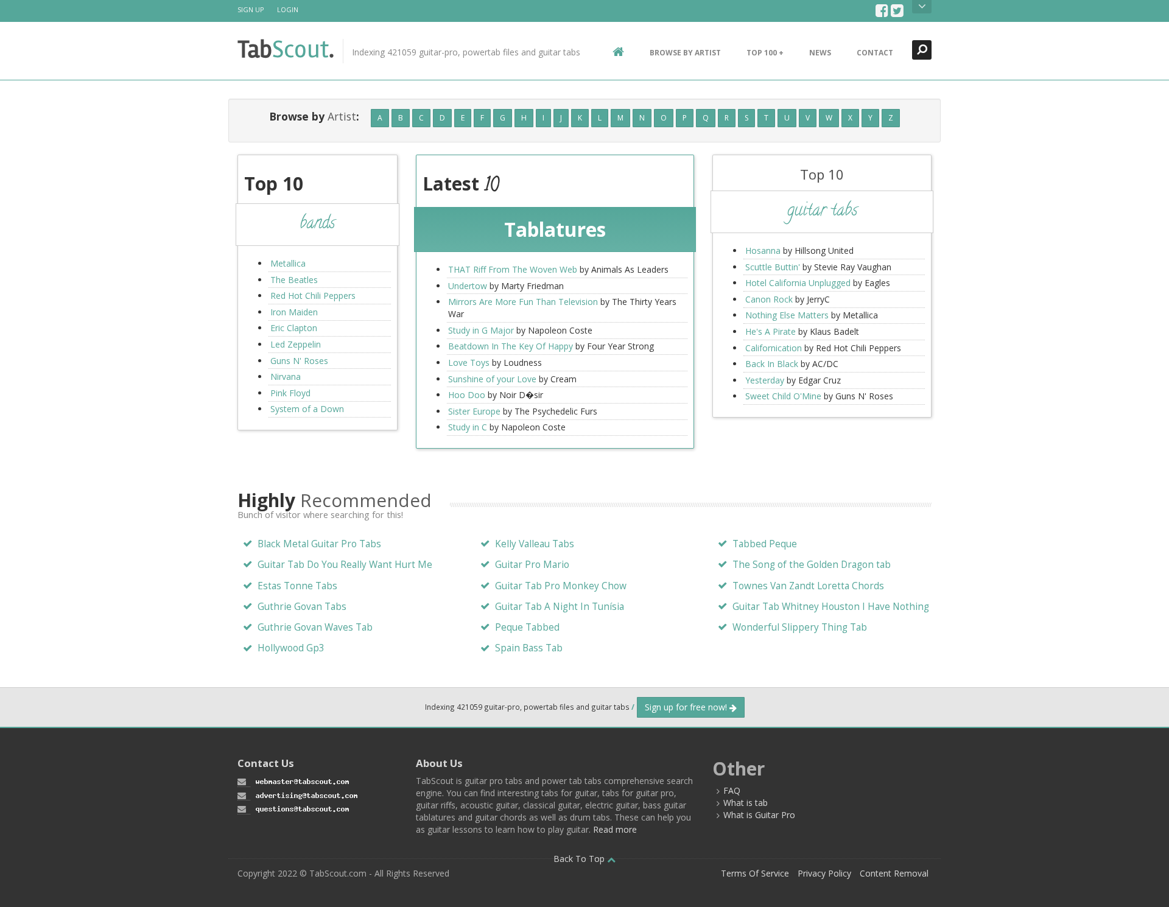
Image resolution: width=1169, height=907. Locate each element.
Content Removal (894, 873)
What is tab (745, 802)
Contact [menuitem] (875, 52)
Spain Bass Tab (529, 648)
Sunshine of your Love (492, 379)
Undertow (467, 286)
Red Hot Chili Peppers (313, 295)
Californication (773, 348)
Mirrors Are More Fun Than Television (523, 301)
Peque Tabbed (527, 627)
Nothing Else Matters (787, 315)
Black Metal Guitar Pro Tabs (319, 544)
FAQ (731, 790)
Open (922, 6)
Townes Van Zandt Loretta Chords (808, 586)
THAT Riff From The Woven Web (512, 269)
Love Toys (469, 362)
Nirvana (285, 376)
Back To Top (580, 858)
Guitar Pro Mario (532, 564)
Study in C (467, 427)
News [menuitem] (820, 52)
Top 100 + (765, 52)
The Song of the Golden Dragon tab (811, 564)
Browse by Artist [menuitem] (685, 52)
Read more (615, 829)
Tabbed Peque (764, 544)
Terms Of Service (755, 873)
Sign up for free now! (687, 707)
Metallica (288, 263)
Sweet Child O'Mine (783, 396)
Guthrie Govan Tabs (302, 606)
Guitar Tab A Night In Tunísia (559, 606)
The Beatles (294, 279)
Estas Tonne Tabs (297, 586)
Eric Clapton (293, 328)
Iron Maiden (294, 312)
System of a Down (307, 409)
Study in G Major (481, 330)
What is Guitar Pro (759, 815)
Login (287, 9)
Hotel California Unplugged (798, 283)
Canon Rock (769, 299)
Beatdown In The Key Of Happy (510, 346)
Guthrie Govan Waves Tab (315, 627)
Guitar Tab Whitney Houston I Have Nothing (830, 606)
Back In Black (771, 363)
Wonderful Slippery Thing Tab (799, 627)
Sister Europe (474, 411)
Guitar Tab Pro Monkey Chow (561, 586)
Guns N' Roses (299, 360)
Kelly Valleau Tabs (534, 544)
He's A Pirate (770, 331)
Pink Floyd (290, 393)
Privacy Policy (824, 873)
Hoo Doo (466, 395)
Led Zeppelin (295, 344)
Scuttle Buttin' (772, 267)
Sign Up (250, 9)
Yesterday (764, 380)
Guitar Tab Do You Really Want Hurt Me (345, 564)
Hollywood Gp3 (291, 648)
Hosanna (763, 250)
